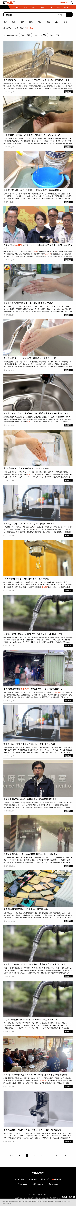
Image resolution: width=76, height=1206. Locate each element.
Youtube (39, 1184)
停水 (22, 35)
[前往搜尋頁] (72, 2)
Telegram (54, 1184)
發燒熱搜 (57, 1179)
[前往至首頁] (9, 2)
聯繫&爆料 (33, 1179)
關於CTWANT (20, 1179)
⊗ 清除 (60, 15)
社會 (13, 22)
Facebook (24, 1184)
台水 (35, 35)
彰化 (51, 35)
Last (64, 1156)
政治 (39, 22)
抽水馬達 (43, 35)
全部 (5, 22)
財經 (31, 22)
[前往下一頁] (56, 1155)
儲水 (28, 35)
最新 (17, 7)
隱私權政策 (39, 1201)
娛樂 (22, 22)
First (11, 1156)
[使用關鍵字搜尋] (69, 15)
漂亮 (48, 22)
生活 (56, 22)
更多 (57, 35)
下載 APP (63, 2)
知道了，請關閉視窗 (69, 1197)
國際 (65, 22)
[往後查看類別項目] (65, 7)
